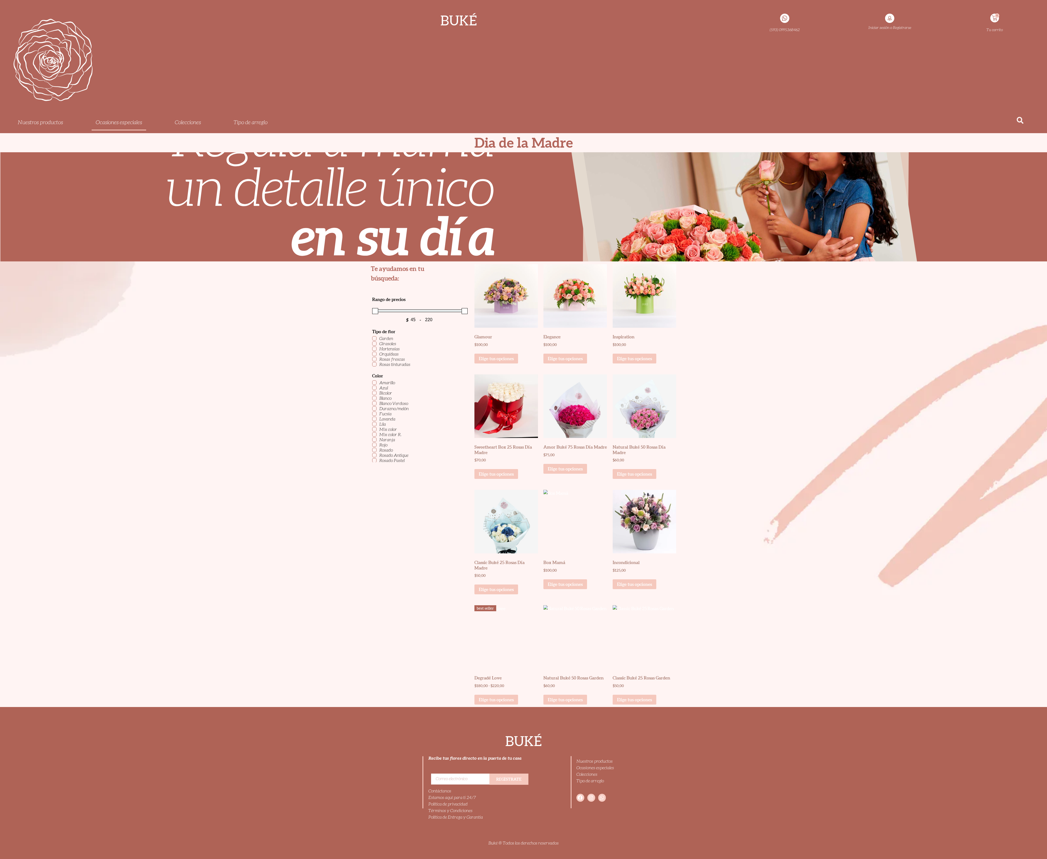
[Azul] (374, 388)
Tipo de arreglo (590, 781)
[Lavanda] (374, 419)
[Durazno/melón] (374, 408)
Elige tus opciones (496, 358)
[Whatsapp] (602, 798)
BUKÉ (458, 20)
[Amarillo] (374, 382)
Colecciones (586, 774)
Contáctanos (439, 791)
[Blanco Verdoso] (374, 403)
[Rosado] (374, 450)
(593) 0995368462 (785, 30)
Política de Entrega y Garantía (455, 817)
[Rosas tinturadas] (374, 364)
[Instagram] (591, 798)
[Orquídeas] (374, 354)
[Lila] (374, 424)
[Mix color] (374, 429)
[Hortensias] (374, 349)
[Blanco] (374, 398)
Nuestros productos (594, 761)
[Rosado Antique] (374, 455)
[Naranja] (374, 439)
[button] (1020, 120)
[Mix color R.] (374, 434)
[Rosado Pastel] (374, 460)
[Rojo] (374, 445)
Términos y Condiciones (450, 810)
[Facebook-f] (580, 798)
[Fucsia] (374, 413)
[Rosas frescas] (374, 359)
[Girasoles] (374, 343)
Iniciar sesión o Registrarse (889, 27)
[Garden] (374, 338)
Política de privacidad (448, 804)
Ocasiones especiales (595, 767)
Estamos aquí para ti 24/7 (452, 797)
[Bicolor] (374, 393)
